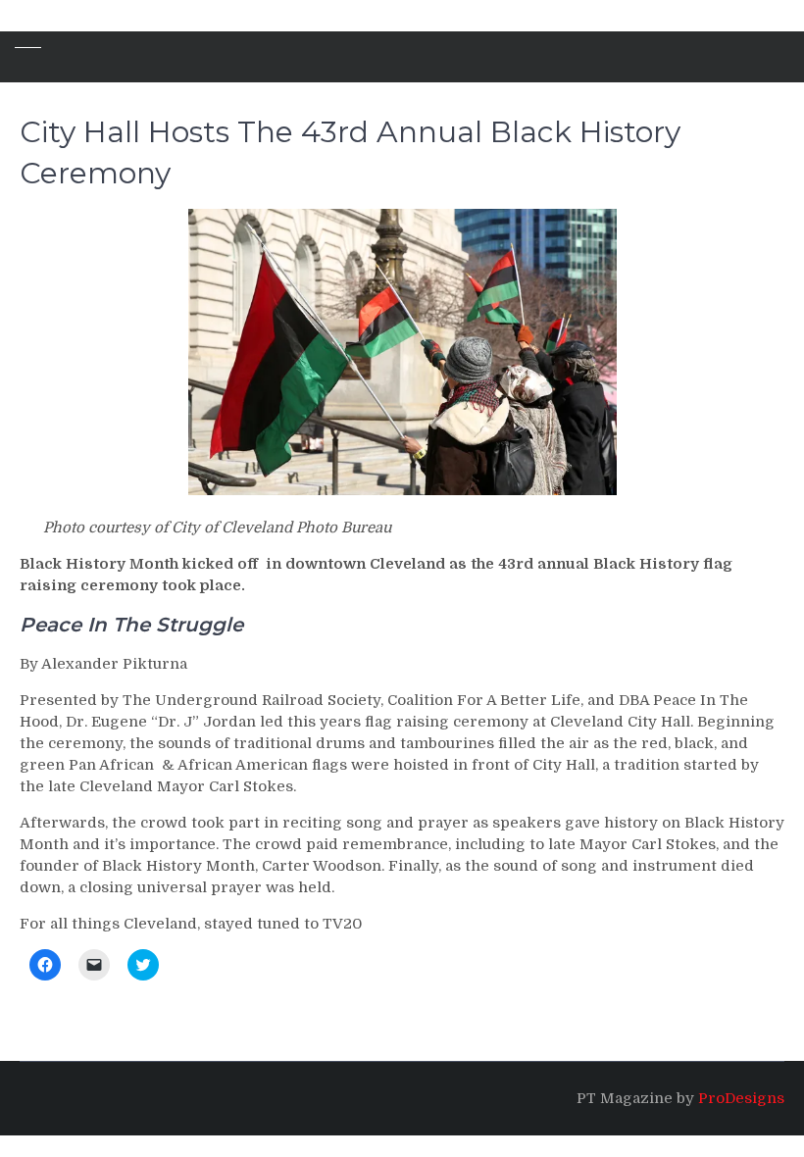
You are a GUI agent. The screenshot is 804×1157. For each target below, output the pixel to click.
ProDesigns (741, 1098)
